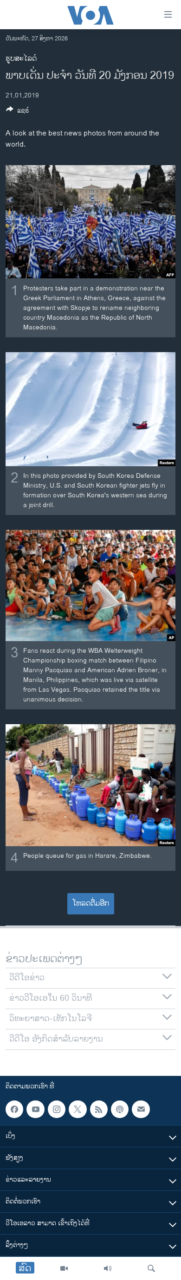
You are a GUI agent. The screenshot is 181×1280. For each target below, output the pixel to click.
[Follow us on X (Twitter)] (77, 1109)
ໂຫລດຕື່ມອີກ (90, 903)
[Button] (17, 112)
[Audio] (108, 1268)
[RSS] (99, 1109)
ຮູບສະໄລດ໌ (21, 58)
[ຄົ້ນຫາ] (151, 1268)
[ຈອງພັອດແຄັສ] (140, 1109)
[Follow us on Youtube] (35, 1109)
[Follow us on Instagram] (56, 1109)
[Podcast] (120, 1109)
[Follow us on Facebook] (14, 1109)
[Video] (64, 1268)
